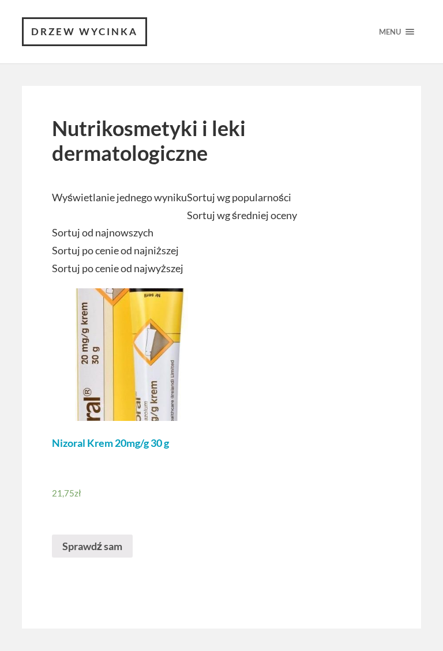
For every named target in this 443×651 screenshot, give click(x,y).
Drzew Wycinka (84, 31)
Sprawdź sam (92, 546)
